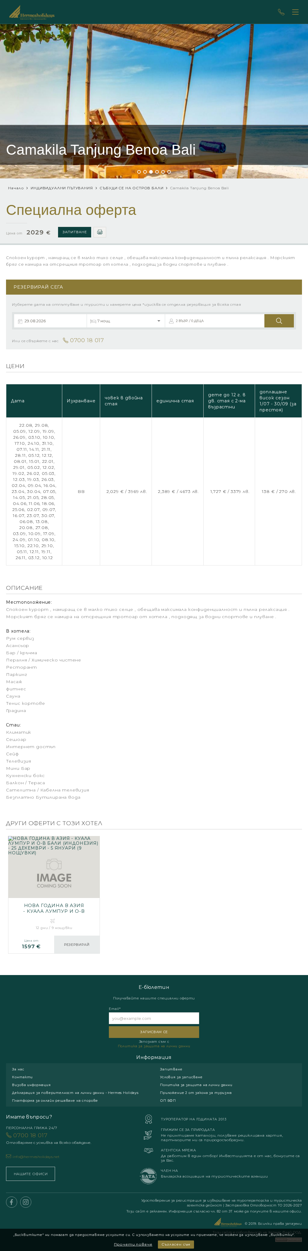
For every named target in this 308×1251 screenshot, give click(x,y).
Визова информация (31, 1085)
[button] (139, 172)
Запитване (75, 232)
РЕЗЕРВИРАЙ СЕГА (77, 948)
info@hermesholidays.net (36, 1156)
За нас (18, 1069)
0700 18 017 (48, 1138)
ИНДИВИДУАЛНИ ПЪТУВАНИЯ (62, 188)
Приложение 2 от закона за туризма (196, 1093)
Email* (115, 1009)
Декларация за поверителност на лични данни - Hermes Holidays (75, 1093)
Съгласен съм (176, 1244)
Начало (16, 188)
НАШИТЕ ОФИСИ (31, 1174)
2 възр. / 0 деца (190, 321)
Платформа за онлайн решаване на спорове (55, 1100)
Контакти (22, 1077)
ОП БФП (168, 1100)
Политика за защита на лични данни (154, 1046)
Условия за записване (181, 1077)
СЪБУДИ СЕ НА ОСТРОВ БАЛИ (131, 188)
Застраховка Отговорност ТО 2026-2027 (263, 1205)
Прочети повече (133, 1244)
